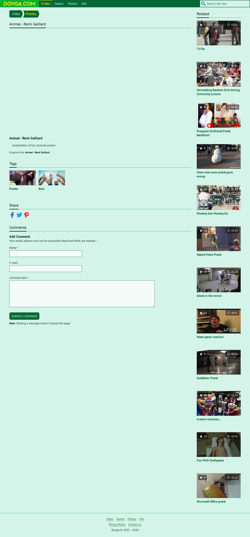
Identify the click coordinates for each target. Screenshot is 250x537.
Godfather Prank (207, 378)
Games (59, 4)
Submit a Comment (24, 316)
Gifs (83, 4)
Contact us (134, 524)
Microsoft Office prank (211, 502)
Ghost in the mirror (209, 296)
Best (41, 189)
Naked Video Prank (209, 255)
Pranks (31, 13)
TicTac (201, 49)
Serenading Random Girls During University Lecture (218, 92)
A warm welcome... (209, 419)
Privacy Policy (117, 524)
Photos (72, 4)
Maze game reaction (210, 337)
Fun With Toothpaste (210, 460)
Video (45, 3)
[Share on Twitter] (20, 215)
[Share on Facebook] (12, 215)
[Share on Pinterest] (27, 215)
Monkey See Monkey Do (212, 213)
